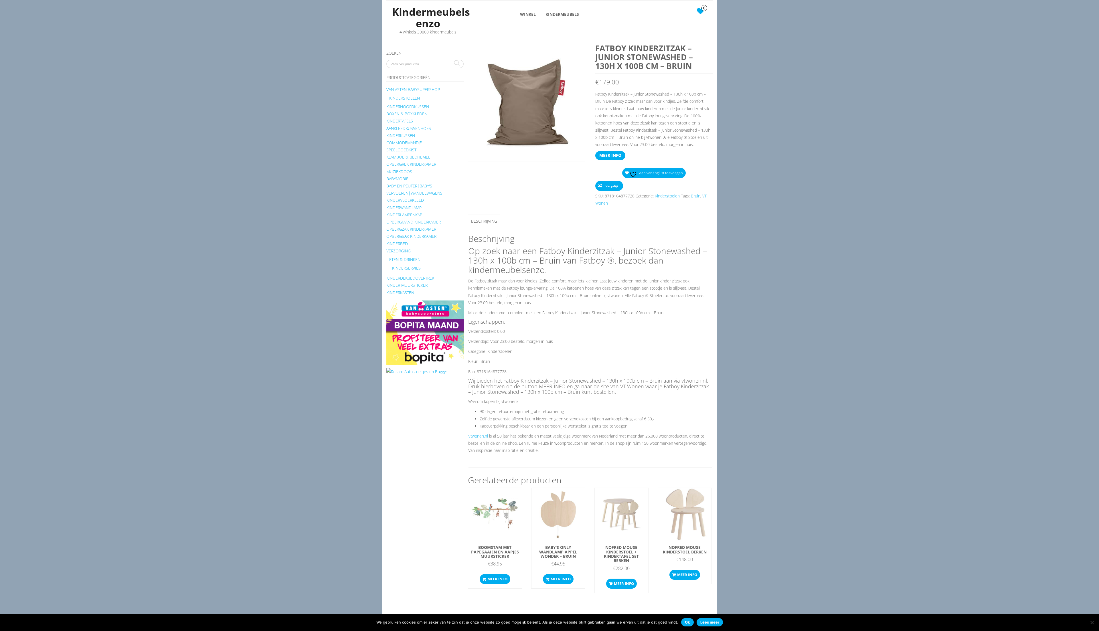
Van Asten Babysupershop (413, 89)
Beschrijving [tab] (484, 221)
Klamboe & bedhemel (408, 157)
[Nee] (1092, 622)
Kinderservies (406, 268)
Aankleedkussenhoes (408, 128)
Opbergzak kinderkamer (411, 229)
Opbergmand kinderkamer (413, 222)
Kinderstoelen (404, 98)
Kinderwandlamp (404, 207)
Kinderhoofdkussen (407, 106)
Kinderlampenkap (404, 214)
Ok (687, 622)
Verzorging (398, 251)
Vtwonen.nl (478, 436)
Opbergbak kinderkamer (411, 236)
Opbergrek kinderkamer (411, 164)
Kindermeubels (562, 14)
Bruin (695, 196)
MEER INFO (610, 155)
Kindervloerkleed (405, 200)
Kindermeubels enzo (431, 17)
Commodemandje (404, 142)
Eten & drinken (404, 259)
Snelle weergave (495, 498)
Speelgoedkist (401, 150)
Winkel (528, 14)
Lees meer (709, 622)
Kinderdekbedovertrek (410, 278)
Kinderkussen (400, 135)
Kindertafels (399, 121)
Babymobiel (398, 178)
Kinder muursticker (407, 285)
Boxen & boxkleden (406, 113)
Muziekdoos (399, 171)
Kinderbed (397, 243)
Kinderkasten (400, 292)
